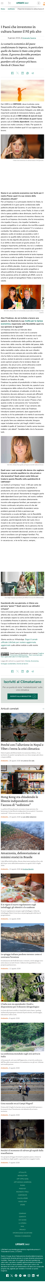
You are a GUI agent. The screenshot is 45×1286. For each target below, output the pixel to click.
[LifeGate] (22, 2)
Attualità (22, 1172)
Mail (22, 1226)
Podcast (22, 1189)
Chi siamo (22, 1220)
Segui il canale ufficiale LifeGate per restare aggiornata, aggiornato (19, 642)
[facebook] (7, 1275)
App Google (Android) (22, 1182)
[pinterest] (16, 1275)
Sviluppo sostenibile (8, 664)
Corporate (22, 1195)
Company (22, 1213)
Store (12, 3)
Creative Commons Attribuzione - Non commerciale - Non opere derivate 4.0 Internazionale (22, 655)
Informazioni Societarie (22, 1233)
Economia (34, 661)
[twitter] (11, 1275)
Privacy (22, 1230)
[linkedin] (33, 1275)
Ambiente (4, 761)
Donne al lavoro (22, 664)
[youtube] (24, 1275)
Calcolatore (22, 1198)
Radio (22, 1185)
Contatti (22, 1217)
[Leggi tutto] (42, 709)
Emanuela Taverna (29, 38)
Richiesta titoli (22, 1192)
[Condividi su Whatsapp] (27, 73)
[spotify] (20, 1275)
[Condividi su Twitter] (17, 73)
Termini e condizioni (23, 1236)
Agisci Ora (22, 1202)
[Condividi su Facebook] (12, 73)
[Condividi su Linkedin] (22, 73)
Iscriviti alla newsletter (20, 696)
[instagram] (29, 1275)
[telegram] (37, 1275)
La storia (22, 1223)
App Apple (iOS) (22, 1179)
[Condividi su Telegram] (32, 73)
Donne (27, 661)
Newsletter (22, 1176)
